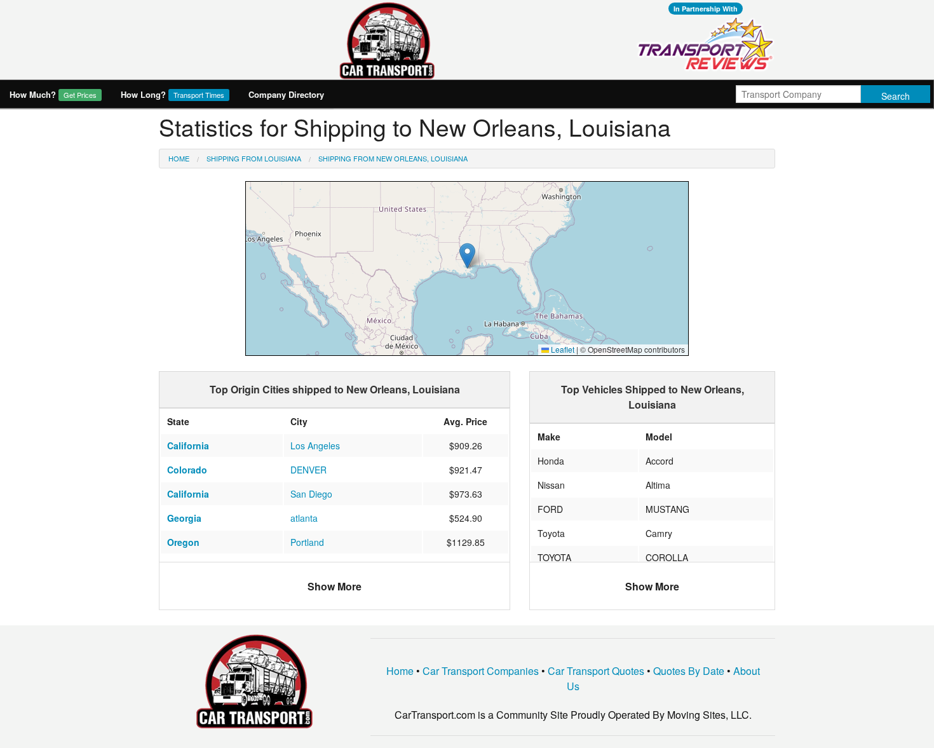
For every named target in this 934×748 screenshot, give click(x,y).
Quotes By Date (688, 670)
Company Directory (286, 94)
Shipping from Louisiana (253, 158)
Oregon (183, 542)
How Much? (53, 94)
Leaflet (561, 349)
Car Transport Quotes (596, 670)
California (188, 445)
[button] (467, 256)
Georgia (184, 518)
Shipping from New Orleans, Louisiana (393, 158)
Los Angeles (315, 445)
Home (178, 158)
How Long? (172, 94)
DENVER (308, 469)
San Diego (311, 493)
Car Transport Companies (481, 670)
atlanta (304, 518)
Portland (307, 542)
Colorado (187, 469)
